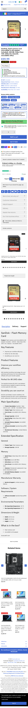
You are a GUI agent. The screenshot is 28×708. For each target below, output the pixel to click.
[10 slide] (23, 318)
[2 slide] (6, 318)
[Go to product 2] (5, 267)
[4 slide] (10, 318)
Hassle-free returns (9, 212)
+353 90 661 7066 (11, 662)
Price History (5, 66)
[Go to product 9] (18, 267)
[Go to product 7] (14, 267)
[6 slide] (15, 318)
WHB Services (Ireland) (17, 675)
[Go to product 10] (20, 267)
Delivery (5, 208)
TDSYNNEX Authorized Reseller (15, 671)
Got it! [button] (14, 703)
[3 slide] (8, 318)
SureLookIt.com (16, 659)
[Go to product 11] (22, 267)
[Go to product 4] (9, 267)
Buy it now (14, 142)
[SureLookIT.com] (14, 2)
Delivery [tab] (15, 326)
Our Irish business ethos (11, 216)
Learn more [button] (5, 699)
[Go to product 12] (24, 267)
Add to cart (14, 137)
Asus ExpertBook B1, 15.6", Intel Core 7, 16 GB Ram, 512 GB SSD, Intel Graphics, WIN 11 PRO (6, 629)
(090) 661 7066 (6, 4)
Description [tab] (6, 326)
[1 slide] (4, 318)
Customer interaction (10, 200)
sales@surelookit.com (19, 660)
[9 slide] (21, 318)
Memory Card (5, 100)
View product (13, 312)
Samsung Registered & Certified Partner (13, 673)
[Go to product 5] (11, 267)
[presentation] (2, 565)
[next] (25, 298)
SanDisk (14, 100)
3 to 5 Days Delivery (13, 97)
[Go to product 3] (7, 267)
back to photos (14, 541)
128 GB (4, 97)
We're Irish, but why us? (11, 196)
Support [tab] (23, 326)
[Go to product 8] (16, 267)
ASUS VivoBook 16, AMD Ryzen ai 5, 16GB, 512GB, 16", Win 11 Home (7, 604)
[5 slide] (13, 318)
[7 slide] (17, 318)
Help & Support (8, 204)
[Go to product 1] (3, 267)
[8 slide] (19, 318)
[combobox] (14, 8)
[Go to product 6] (13, 267)
